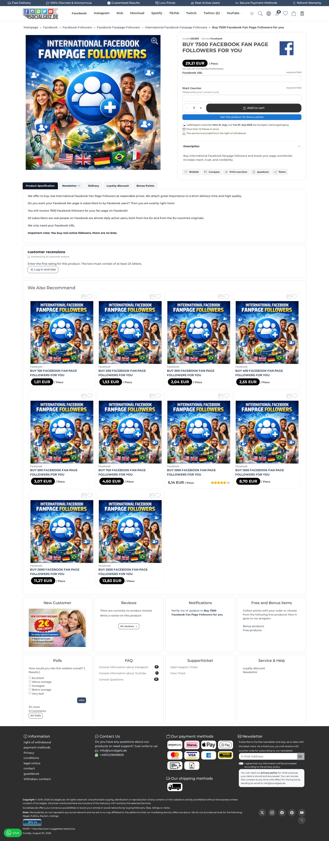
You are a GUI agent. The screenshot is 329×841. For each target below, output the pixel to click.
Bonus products (253, 626)
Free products (252, 630)
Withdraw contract (37, 779)
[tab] (40, 185)
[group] (93, 102)
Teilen (282, 171)
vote (81, 700)
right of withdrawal (37, 742)
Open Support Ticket (184, 667)
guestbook (31, 773)
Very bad (37, 693)
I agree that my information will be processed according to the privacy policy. (270, 765)
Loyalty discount (254, 668)
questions (263, 171)
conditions (31, 758)
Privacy (29, 753)
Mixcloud (137, 13)
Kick (120, 13)
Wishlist (194, 171)
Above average (41, 681)
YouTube (233, 13)
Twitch (191, 13)
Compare (214, 171)
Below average (41, 689)
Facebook (79, 13)
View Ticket (178, 673)
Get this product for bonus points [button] (242, 116)
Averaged (37, 685)
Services (146, 803)
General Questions (128, 679)
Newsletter (250, 672)
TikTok (174, 13)
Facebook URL (192, 72)
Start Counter (191, 88)
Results (33, 672)
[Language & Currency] (268, 13)
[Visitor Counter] (32, 822)
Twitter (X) (212, 13)
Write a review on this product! (120, 615)
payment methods (37, 747)
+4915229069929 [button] (112, 755)
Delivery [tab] (93, 185)
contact (29, 768)
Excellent (37, 678)
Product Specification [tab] (40, 185)
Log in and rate (45, 269)
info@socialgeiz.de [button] (113, 750)
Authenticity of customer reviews (50, 256)
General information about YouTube (128, 673)
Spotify (156, 13)
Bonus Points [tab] (145, 185)
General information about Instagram (128, 666)
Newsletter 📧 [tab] (71, 185)
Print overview (238, 171)
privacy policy (269, 772)
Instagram (101, 13)
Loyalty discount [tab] (118, 185)
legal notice (32, 763)
